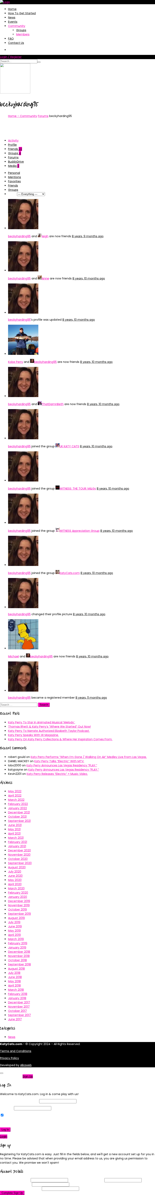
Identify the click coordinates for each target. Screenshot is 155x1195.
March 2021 (16, 838)
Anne (45, 278)
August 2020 (17, 867)
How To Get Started (22, 13)
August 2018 (16, 969)
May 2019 (14, 931)
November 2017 (19, 1007)
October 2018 (17, 960)
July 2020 (14, 872)
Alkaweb (26, 1065)
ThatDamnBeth (53, 404)
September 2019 (19, 914)
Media (13, 166)
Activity (13, 141)
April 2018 (14, 986)
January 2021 (17, 846)
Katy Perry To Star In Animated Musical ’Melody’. (41, 722)
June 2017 (15, 1019)
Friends (15, 149)
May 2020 (15, 880)
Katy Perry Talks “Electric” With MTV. (59, 761)
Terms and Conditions (15, 1051)
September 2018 (19, 964)
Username (15, 1180)
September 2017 (19, 1015)
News (11, 17)
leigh (45, 236)
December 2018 (19, 952)
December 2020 (19, 850)
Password (6, 1108)
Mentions (14, 177)
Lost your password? (16, 1122)
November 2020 (19, 855)
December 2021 (19, 812)
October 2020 (18, 859)
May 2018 (14, 981)
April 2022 (14, 796)
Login (3, 1136)
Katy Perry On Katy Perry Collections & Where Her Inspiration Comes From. (60, 739)
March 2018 (16, 990)
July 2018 (14, 973)
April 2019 (14, 935)
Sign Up (28, 1076)
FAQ (11, 39)
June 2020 (15, 876)
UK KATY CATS (69, 446)
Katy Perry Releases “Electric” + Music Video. (57, 774)
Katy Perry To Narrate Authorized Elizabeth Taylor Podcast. (49, 731)
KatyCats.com (70, 573)
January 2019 (17, 948)
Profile (12, 145)
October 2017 (17, 1011)
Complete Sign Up (12, 1192)
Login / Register (11, 57)
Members (22, 34)
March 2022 (16, 800)
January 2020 (17, 897)
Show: (12, 194)
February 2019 (17, 943)
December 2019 (19, 901)
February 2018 (17, 994)
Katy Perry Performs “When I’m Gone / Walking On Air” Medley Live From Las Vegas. (89, 757)
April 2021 (14, 834)
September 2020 (20, 863)
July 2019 (14, 922)
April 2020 (15, 884)
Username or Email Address (19, 1101)
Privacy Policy (9, 1058)
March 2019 (16, 939)
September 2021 (19, 821)
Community (16, 26)
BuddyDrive (16, 162)
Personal (14, 173)
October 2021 (17, 817)
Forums (43, 116)
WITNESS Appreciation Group (79, 531)
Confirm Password (20, 1189)
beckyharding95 (19, 236)
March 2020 (16, 888)
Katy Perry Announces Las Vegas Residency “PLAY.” (61, 765)
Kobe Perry (15, 362)
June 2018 (15, 977)
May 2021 (14, 829)
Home (12, 9)
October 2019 (17, 910)
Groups (21, 30)
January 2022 (17, 808)
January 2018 (17, 998)
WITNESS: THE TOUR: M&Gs (78, 489)
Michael (13, 656)
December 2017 (19, 1002)
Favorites (14, 181)
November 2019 (19, 905)
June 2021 (15, 825)
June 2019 (15, 926)
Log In (5, 1129)
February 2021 (17, 842)
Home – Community (22, 116)
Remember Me (15, 1115)
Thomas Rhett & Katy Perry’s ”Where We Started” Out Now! (49, 727)
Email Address (86, 1180)
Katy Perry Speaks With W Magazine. (33, 735)
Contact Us (16, 43)
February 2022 (18, 804)
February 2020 (18, 893)
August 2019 (16, 918)
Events (12, 22)
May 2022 (14, 791)
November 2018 (19, 956)
